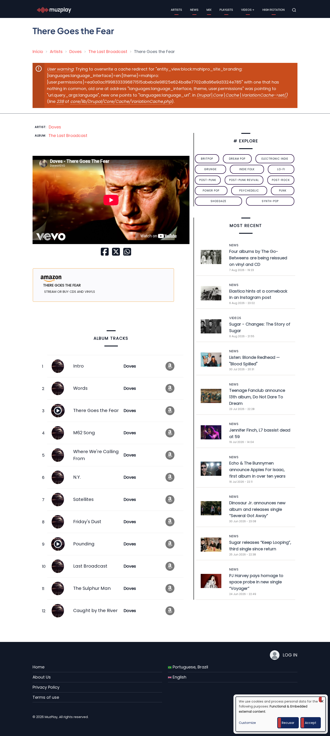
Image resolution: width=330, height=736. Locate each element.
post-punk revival (244, 180)
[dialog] (281, 714)
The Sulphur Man (92, 588)
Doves (75, 51)
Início (38, 51)
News (194, 10)
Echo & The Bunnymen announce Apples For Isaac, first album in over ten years (257, 469)
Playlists (226, 10)
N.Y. (77, 477)
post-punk (207, 180)
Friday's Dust (87, 521)
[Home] (54, 10)
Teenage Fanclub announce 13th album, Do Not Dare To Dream (257, 397)
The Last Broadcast (107, 51)
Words (80, 388)
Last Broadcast (90, 566)
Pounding (84, 544)
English (179, 677)
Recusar (288, 723)
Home (38, 667)
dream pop (237, 159)
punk (282, 190)
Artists (176, 10)
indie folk (247, 169)
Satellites (83, 499)
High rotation (273, 10)
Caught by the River (95, 610)
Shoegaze (218, 201)
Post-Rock (281, 180)
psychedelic (249, 190)
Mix (209, 10)
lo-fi (281, 169)
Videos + (247, 10)
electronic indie (275, 159)
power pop (211, 190)
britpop (207, 159)
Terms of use (46, 697)
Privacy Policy (46, 687)
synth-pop (270, 201)
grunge (210, 169)
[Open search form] (294, 10)
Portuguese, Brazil (190, 667)
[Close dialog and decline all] (322, 699)
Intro (78, 366)
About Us (42, 677)
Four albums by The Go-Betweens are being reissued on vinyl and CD (258, 258)
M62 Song (84, 433)
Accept (310, 723)
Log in (290, 655)
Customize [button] (247, 723)
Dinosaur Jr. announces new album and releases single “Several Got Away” (257, 509)
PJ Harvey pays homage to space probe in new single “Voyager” (256, 582)
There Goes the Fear (96, 410)
